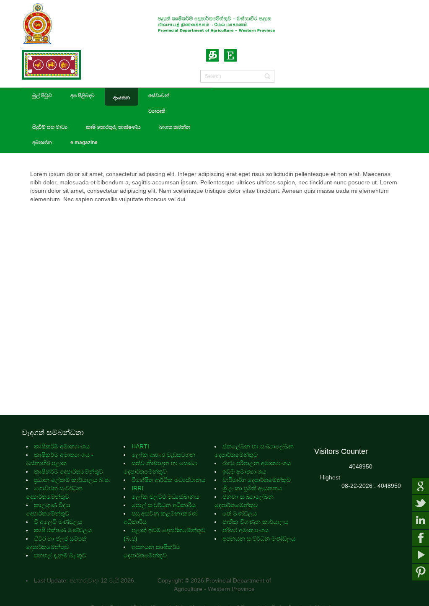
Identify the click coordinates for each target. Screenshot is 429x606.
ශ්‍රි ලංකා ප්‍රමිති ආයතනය (252, 488)
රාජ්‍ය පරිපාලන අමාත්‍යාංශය (256, 463)
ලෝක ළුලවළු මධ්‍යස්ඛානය (165, 496)
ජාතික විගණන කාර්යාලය (255, 521)
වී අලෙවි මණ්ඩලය (59, 521)
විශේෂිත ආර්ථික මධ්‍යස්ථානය (168, 480)
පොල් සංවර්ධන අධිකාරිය (164, 505)
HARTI (141, 446)
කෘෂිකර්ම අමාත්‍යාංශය (62, 446)
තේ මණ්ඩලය (239, 513)
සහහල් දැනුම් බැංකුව (60, 555)
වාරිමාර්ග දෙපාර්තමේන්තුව (256, 480)
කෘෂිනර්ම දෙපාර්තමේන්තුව (69, 471)
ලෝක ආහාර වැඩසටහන (163, 454)
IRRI (137, 488)
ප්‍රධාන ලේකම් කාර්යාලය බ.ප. (72, 480)
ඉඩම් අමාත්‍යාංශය (244, 471)
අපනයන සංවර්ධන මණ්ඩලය (258, 538)
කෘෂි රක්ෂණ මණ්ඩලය (63, 530)
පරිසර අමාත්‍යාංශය (245, 530)
